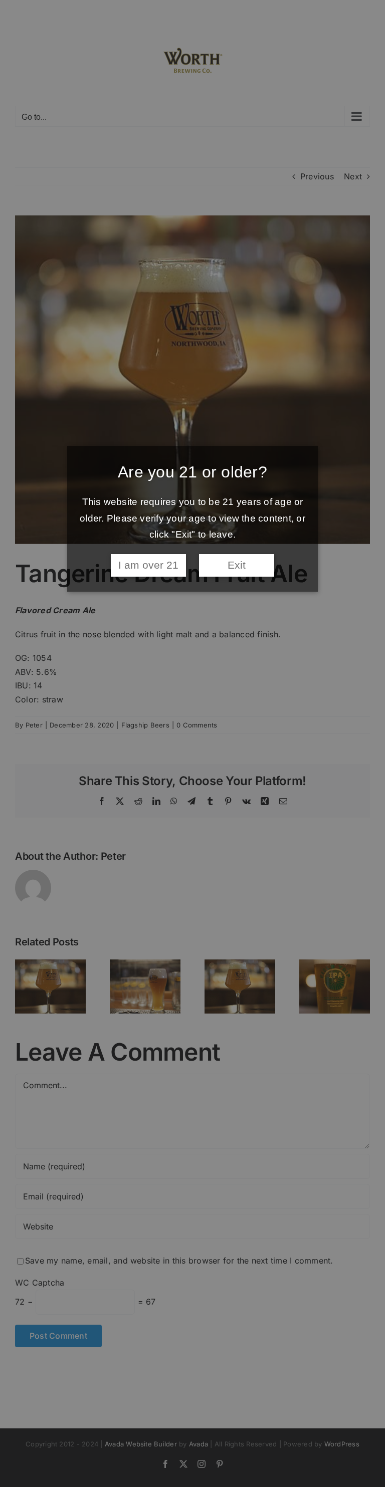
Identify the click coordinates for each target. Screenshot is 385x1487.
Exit (237, 565)
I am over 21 (148, 565)
